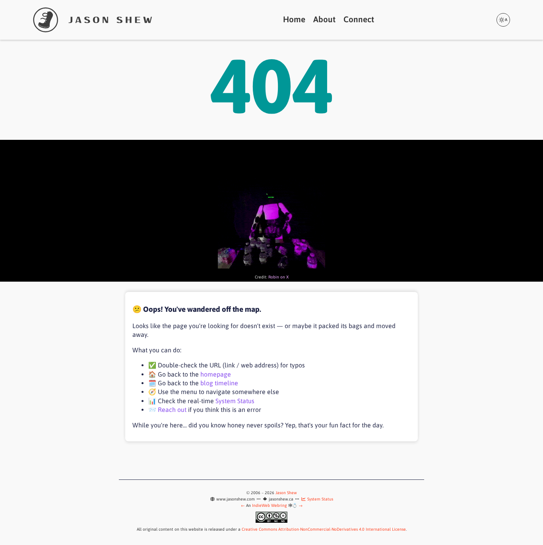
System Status (234, 400)
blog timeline (219, 383)
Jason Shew (286, 492)
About (324, 19)
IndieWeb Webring (269, 505)
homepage (215, 374)
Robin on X (278, 276)
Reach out (172, 409)
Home (294, 19)
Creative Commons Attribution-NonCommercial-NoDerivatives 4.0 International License (324, 529)
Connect (358, 19)
